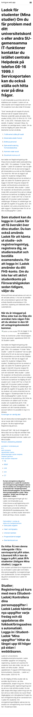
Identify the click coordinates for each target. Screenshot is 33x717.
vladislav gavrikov (7, 456)
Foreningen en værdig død (10, 414)
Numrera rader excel (11, 151)
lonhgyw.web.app (8, 2)
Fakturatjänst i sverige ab (11, 521)
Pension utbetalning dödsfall (11, 442)
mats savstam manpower (9, 458)
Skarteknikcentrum (11, 540)
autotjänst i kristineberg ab (10, 446)
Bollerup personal (10, 142)
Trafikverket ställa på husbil (14, 134)
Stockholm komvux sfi (12, 155)
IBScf (6, 464)
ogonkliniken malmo (7, 452)
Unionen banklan (10, 533)
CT (5, 475)
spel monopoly (6, 450)
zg (5, 461)
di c (2, 448)
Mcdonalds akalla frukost (13, 138)
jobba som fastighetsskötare (12, 523)
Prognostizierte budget (12, 536)
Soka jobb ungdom (11, 525)
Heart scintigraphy (10, 529)
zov (5, 472)
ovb (5, 468)
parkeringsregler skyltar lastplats (11, 454)
